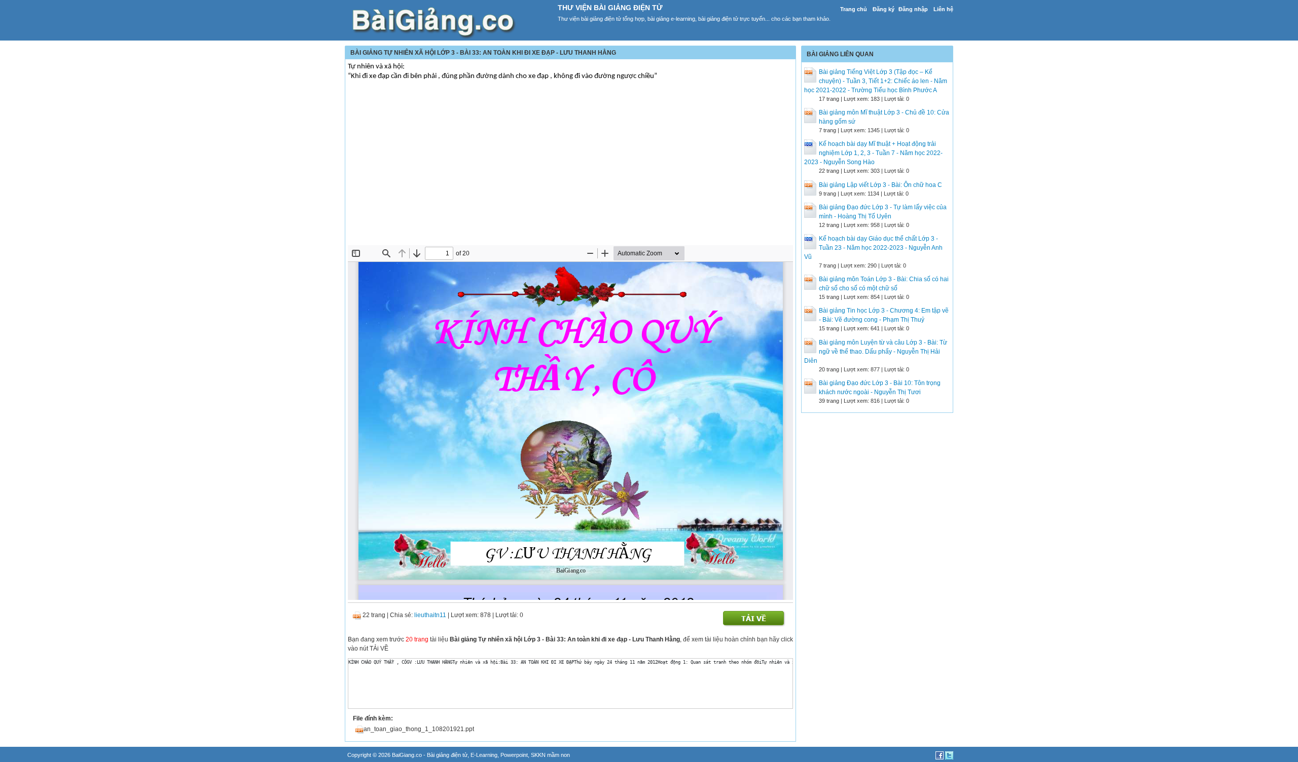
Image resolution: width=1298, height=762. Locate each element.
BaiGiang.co (407, 755)
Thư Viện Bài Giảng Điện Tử (610, 8)
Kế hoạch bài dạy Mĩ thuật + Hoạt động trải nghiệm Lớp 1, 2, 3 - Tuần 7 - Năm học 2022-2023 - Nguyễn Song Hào (873, 153)
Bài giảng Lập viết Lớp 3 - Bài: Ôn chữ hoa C (880, 184)
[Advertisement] (570, 169)
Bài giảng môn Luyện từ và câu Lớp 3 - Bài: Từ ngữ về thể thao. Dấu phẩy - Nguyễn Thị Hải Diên (875, 351)
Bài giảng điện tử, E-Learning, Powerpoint (477, 755)
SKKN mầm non (550, 755)
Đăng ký (883, 9)
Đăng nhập (913, 9)
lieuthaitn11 (430, 615)
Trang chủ (853, 9)
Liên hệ (943, 9)
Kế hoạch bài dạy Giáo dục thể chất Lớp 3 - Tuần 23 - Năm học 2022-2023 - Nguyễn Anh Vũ (873, 247)
